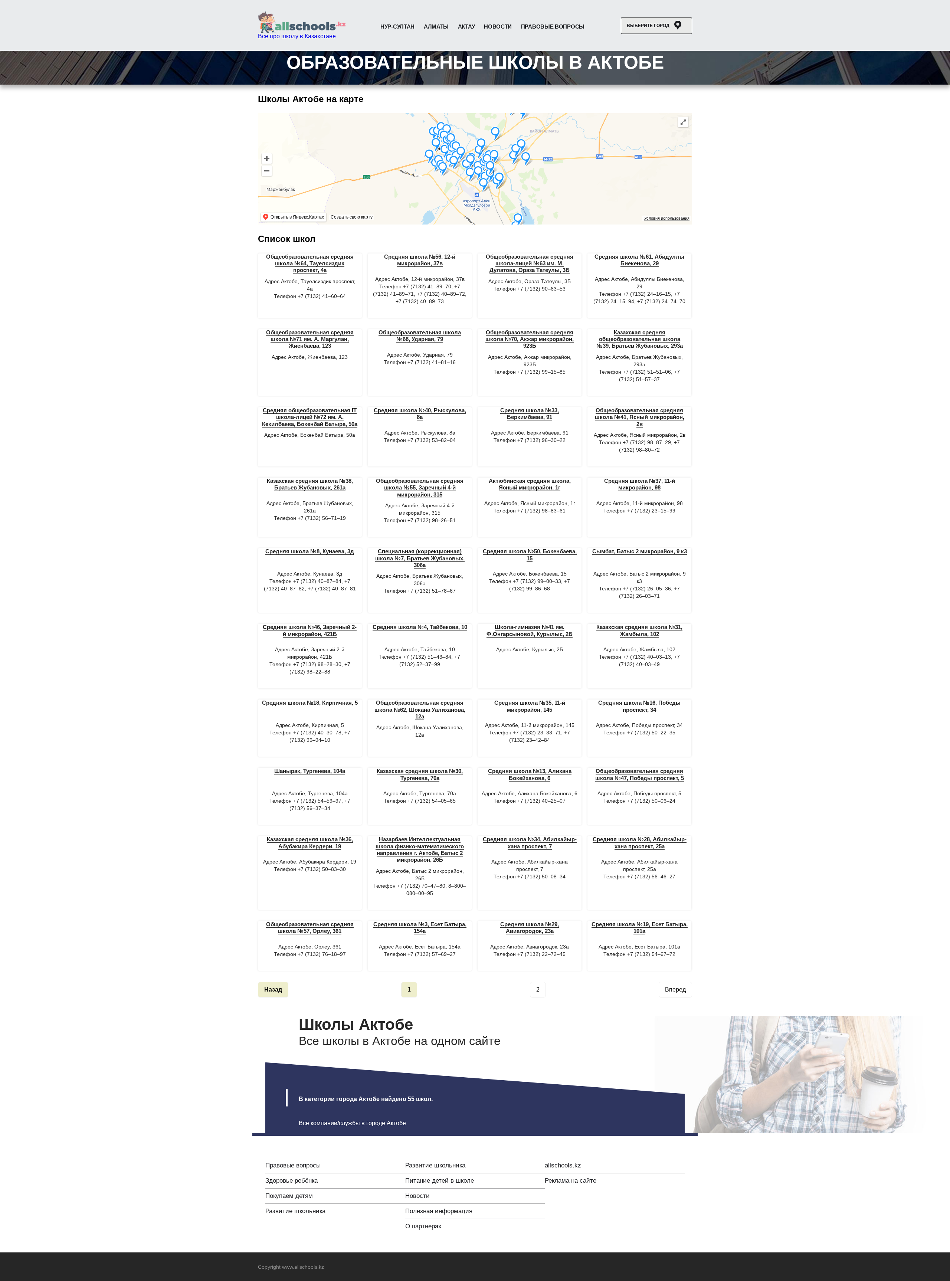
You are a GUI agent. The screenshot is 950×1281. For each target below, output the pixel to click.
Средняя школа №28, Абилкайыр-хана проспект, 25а (640, 842)
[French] (397, 1267)
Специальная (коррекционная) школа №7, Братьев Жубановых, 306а (420, 558)
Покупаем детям (289, 1195)
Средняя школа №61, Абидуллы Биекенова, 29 (639, 259)
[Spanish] (435, 1267)
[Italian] (416, 1267)
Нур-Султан (397, 26)
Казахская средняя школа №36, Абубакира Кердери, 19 (310, 842)
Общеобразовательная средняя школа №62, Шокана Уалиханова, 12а (419, 710)
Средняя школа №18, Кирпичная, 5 (310, 703)
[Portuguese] (425, 1267)
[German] (407, 1267)
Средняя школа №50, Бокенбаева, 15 (530, 554)
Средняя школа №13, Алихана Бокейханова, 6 (529, 774)
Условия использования (666, 218)
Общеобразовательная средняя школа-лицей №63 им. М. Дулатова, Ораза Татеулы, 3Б (529, 263)
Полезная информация (438, 1211)
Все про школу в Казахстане (297, 36)
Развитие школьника (295, 1211)
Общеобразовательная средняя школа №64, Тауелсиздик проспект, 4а (310, 263)
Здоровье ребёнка (291, 1180)
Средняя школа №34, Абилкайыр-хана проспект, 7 (530, 842)
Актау (466, 26)
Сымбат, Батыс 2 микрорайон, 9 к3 (639, 551)
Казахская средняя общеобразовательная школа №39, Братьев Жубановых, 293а (639, 339)
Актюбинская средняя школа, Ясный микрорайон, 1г (530, 484)
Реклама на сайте (570, 1180)
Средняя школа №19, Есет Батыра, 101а (640, 927)
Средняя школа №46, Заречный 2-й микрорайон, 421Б (310, 630)
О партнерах (423, 1226)
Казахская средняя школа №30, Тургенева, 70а (420, 774)
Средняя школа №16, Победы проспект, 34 (639, 706)
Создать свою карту (352, 217)
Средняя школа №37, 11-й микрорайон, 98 (639, 484)
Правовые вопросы (552, 26)
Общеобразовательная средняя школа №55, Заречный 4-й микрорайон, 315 (419, 488)
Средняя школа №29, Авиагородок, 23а (529, 927)
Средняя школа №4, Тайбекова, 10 (420, 627)
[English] (388, 1267)
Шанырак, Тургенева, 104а (309, 771)
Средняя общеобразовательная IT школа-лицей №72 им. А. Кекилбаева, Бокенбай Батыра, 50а (309, 417)
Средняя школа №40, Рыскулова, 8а (420, 413)
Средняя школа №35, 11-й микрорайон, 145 (529, 706)
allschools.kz (563, 1165)
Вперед (675, 989)
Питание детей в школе (439, 1180)
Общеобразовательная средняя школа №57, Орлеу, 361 (310, 927)
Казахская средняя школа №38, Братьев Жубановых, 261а (310, 484)
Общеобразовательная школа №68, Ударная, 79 (420, 335)
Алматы (436, 26)
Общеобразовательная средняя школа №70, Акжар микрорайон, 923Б (529, 339)
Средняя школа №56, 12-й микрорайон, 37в (419, 259)
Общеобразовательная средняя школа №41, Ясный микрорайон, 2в (639, 417)
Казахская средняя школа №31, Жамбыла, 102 (639, 630)
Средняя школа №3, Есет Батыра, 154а (419, 927)
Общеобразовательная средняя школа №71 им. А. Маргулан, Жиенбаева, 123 (310, 339)
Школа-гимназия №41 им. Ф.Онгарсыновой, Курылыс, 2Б (530, 630)
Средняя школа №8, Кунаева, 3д (309, 551)
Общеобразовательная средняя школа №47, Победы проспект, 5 (639, 774)
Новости (498, 26)
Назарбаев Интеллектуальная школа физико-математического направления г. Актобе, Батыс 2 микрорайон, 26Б (420, 849)
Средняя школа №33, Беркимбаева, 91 (529, 413)
